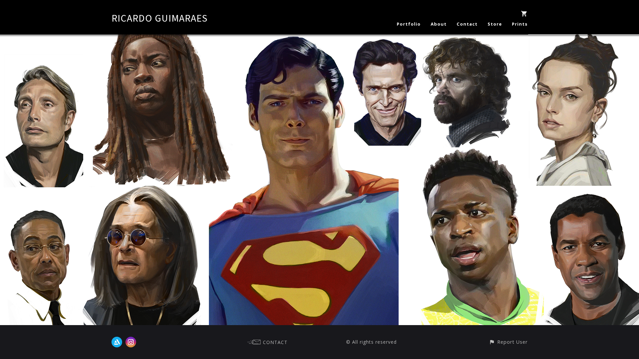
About (439, 24)
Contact (467, 24)
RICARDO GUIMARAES (159, 18)
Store (495, 24)
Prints (520, 24)
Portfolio (409, 24)
